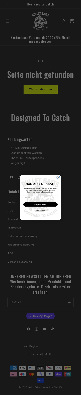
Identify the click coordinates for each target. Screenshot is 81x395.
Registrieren (40, 204)
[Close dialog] (58, 177)
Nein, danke (40, 210)
